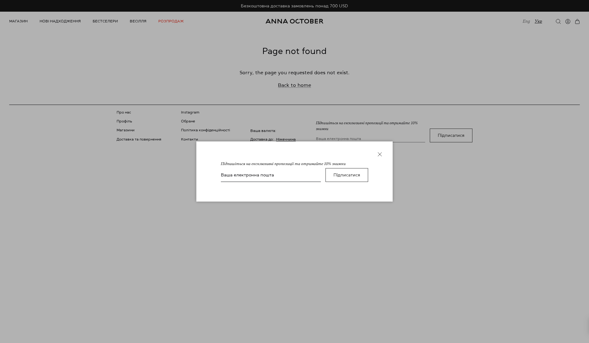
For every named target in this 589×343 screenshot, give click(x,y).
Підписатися (346, 175)
